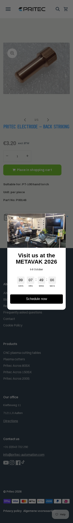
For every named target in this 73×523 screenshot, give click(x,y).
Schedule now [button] (36, 299)
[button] (12, 218)
